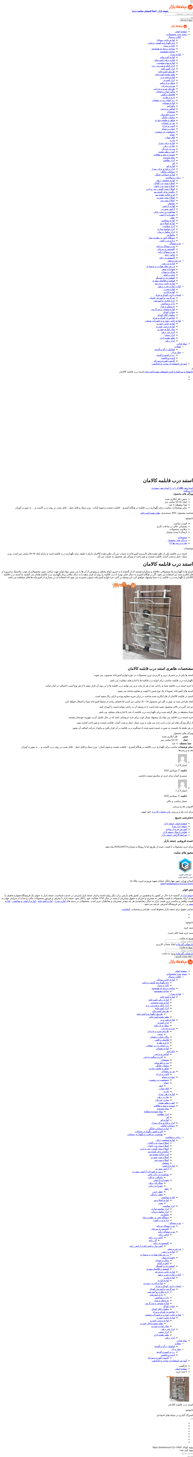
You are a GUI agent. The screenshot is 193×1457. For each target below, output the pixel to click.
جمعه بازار (188, 895)
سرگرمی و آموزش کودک (162, 298)
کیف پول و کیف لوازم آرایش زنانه (146, 1246)
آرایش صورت (168, 209)
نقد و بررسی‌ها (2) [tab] (178, 543)
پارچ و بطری (169, 97)
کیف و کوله (169, 275)
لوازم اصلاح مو (167, 223)
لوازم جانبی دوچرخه (165, 283)
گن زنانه (153, 1240)
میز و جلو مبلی (167, 114)
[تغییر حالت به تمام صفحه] (189, 1453)
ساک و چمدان (168, 272)
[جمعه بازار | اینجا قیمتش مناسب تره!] (179, 28)
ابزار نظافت (169, 160)
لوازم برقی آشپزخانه (164, 60)
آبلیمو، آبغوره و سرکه (164, 361)
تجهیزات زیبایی (155, 1186)
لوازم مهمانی (168, 103)
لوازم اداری (169, 292)
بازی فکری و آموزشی (164, 300)
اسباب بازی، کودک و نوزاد (168, 295)
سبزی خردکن (168, 149)
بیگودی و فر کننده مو (164, 192)
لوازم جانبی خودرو (166, 323)
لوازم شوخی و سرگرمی (163, 309)
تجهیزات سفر (168, 269)
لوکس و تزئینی (167, 108)
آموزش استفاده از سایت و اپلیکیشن (169, 363)
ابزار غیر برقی (168, 332)
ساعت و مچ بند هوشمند (163, 48)
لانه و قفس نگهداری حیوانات (149, 1131)
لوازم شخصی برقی (165, 180)
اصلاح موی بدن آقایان (164, 183)
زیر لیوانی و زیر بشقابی (163, 100)
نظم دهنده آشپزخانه (165, 74)
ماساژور (170, 235)
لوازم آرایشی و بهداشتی (24, 901)
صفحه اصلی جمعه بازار (175, 823)
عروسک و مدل (167, 306)
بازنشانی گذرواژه (184, 944)
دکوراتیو (171, 106)
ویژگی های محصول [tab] (177, 540)
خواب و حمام (168, 129)
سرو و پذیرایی (168, 86)
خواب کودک (169, 312)
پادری (172, 140)
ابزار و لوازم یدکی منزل (163, 169)
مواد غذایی (182, 343)
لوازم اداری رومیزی (153, 1283)
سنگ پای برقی (155, 1183)
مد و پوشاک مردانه (165, 246)
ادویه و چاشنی (168, 358)
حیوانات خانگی (167, 171)
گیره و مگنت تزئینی (153, 1057)
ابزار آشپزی (169, 80)
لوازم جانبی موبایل (166, 40)
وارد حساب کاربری (160, 811)
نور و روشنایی (168, 123)
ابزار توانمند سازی (166, 229)
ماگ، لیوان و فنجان (165, 91)
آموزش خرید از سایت (176, 829)
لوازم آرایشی (168, 206)
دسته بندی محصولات (176, 34)
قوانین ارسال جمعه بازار (175, 832)
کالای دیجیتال (174, 37)
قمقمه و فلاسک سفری (163, 280)
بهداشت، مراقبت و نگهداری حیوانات (145, 1134)
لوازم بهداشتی (168, 220)
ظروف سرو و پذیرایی (164, 88)
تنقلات (178, 346)
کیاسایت (126, 909)
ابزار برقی (170, 340)
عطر (172, 217)
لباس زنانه (170, 255)
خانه (191, 371)
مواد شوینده (169, 157)
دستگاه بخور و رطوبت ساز (161, 237)
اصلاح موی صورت (166, 197)
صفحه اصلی (181, 31)
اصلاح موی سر (167, 200)
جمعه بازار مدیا (179, 826)
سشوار (171, 203)
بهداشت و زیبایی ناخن (164, 212)
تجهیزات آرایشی (167, 214)
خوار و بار (176, 352)
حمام (172, 134)
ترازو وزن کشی (167, 240)
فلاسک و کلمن (168, 94)
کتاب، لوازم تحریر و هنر (169, 286)
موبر (160, 1203)
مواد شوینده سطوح (153, 1111)
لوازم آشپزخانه (167, 57)
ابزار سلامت (169, 226)
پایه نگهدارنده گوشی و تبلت (161, 43)
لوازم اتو (171, 166)
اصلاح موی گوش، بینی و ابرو (160, 189)
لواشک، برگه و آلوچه (165, 349)
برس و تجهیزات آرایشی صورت (147, 1171)
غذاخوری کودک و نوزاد (164, 318)
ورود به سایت (186, 947)
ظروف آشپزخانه (166, 71)
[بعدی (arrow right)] (189, 1456)
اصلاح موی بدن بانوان (164, 186)
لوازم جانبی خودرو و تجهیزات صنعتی (163, 320)
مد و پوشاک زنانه (166, 252)
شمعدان (171, 111)
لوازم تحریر (169, 289)
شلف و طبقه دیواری (165, 120)
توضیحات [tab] (182, 537)
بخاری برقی (169, 146)
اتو (173, 163)
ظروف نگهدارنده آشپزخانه (150, 1014)
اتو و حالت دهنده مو (165, 194)
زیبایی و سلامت (173, 177)
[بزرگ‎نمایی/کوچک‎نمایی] (192, 1453)
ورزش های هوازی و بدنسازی (160, 266)
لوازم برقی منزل (166, 143)
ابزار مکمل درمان (166, 232)
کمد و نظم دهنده (166, 151)
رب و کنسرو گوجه (166, 355)
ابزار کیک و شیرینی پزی (163, 66)
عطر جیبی (157, 1191)
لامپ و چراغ (168, 126)
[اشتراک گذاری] (186, 1453)
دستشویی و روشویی (165, 131)
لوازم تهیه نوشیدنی (165, 63)
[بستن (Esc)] (183, 1453)
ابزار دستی (169, 335)
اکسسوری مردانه (166, 249)
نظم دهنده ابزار (167, 338)
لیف (161, 1085)
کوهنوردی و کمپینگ (165, 277)
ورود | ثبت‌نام (186, 20)
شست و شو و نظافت (164, 154)
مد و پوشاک (175, 243)
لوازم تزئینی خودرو (165, 326)
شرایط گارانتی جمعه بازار (174, 835)
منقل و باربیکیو (167, 83)
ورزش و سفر (174, 260)
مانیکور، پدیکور (155, 1177)
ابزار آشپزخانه (168, 68)
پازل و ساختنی (167, 303)
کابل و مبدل (169, 45)
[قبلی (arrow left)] (192, 1456)
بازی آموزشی (156, 1294)
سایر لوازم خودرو (166, 329)
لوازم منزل (175, 54)
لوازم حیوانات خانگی (165, 174)
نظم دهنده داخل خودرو (151, 1323)
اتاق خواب (170, 137)
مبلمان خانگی (168, 117)
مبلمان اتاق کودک (166, 315)
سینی (160, 1034)
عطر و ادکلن (156, 1194)
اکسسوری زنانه (167, 257)
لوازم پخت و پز (167, 77)
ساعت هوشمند (167, 51)
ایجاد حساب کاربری (184, 956)
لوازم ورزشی (168, 263)
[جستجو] (192, 17)
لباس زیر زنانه (156, 1237)
